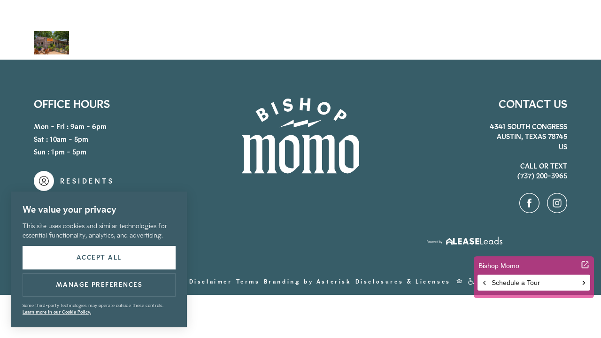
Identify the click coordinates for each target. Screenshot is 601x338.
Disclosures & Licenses (403, 281)
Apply (475, 31)
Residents (499, 31)
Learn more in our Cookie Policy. (57, 312)
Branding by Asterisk (308, 281)
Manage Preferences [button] (99, 285)
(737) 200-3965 (450, 31)
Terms (248, 281)
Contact (530, 30)
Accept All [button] (99, 257)
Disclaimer (210, 281)
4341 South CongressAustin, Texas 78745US (528, 137)
